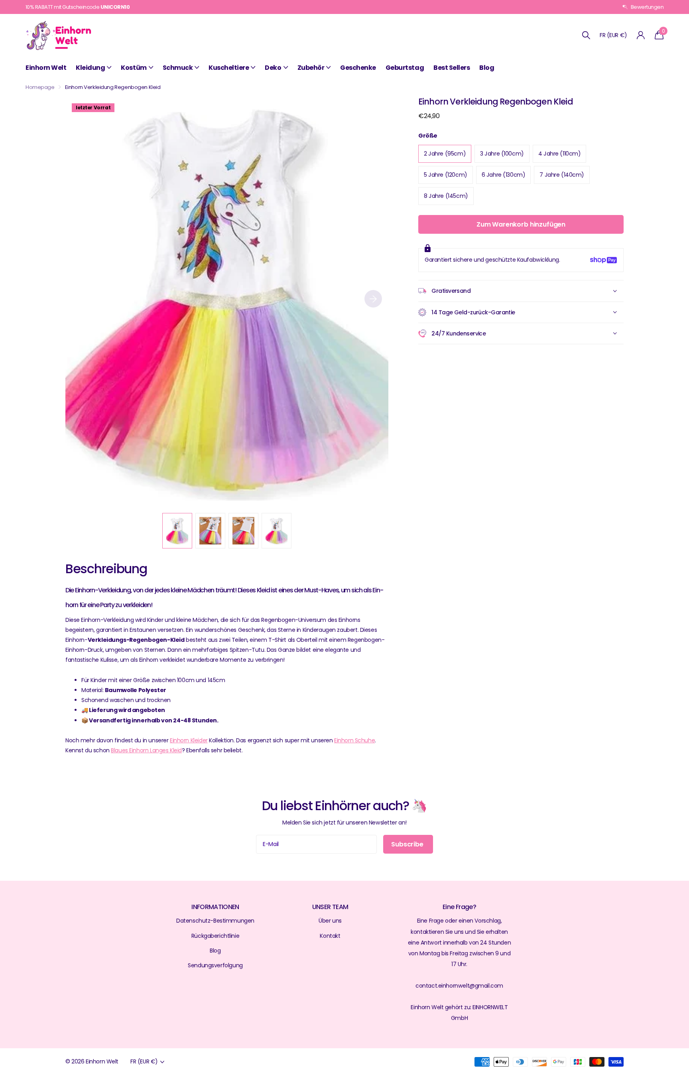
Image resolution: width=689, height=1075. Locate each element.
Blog (486, 67)
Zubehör (311, 67)
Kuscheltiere (229, 67)
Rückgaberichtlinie (215, 936)
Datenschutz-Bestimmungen (215, 921)
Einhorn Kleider (189, 740)
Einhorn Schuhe (354, 740)
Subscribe (408, 844)
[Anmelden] (641, 35)
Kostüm (133, 67)
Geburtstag (405, 67)
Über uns (330, 921)
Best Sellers (451, 67)
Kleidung (90, 67)
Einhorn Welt (46, 67)
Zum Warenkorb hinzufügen (520, 224)
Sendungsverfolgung (215, 965)
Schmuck (178, 67)
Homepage (40, 87)
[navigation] (177, 530)
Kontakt (330, 936)
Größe (427, 136)
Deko (273, 67)
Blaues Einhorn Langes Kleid (146, 750)
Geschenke (358, 67)
